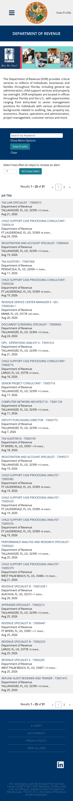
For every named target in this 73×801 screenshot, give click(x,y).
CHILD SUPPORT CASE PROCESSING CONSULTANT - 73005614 (33, 223)
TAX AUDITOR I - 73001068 (18, 261)
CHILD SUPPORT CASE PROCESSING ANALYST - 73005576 (30, 522)
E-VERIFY (36, 726)
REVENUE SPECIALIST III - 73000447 (23, 623)
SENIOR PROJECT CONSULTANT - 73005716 (28, 383)
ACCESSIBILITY (36, 733)
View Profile (63, 13)
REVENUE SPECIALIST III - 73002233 (23, 642)
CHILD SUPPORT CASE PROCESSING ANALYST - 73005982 (30, 477)
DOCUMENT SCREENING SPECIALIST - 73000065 (31, 324)
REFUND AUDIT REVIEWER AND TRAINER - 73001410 (34, 678)
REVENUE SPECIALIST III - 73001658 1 (25, 586)
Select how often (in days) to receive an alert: (31, 165)
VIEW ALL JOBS (37, 748)
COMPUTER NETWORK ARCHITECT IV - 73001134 (32, 402)
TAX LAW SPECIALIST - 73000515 (22, 202)
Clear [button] (14, 152)
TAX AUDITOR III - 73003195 (19, 438)
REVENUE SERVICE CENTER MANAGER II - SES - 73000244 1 (30, 304)
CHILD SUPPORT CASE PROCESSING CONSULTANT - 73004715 (33, 363)
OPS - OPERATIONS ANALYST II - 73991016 (28, 343)
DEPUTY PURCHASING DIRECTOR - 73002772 (30, 420)
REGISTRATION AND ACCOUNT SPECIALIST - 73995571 (35, 457)
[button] (12, 13)
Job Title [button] (7, 195)
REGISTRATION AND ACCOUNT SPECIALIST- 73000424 (35, 243)
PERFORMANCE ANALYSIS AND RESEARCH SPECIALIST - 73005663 (35, 544)
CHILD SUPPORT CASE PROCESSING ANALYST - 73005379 (30, 566)
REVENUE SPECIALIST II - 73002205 (23, 660)
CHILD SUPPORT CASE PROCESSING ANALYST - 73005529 (30, 499)
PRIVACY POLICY (36, 741)
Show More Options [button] (23, 140)
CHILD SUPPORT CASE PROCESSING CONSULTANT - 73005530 (33, 282)
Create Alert (32, 171)
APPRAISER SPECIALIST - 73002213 (23, 605)
